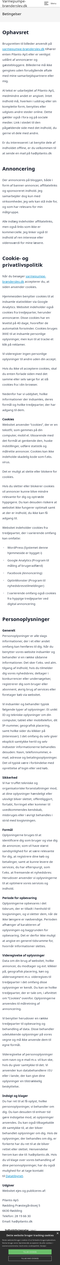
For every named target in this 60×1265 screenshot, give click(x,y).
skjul (33, 1230)
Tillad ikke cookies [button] (30, 1258)
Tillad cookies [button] (30, 1252)
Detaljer (43, 1246)
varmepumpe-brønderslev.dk (23, 49)
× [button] (57, 1233)
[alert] (30, 1248)
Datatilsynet (14, 1176)
